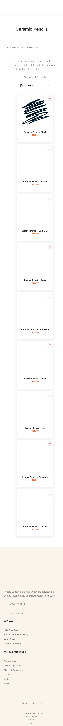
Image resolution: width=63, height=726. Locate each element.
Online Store (9, 639)
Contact (31, 720)
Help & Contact (11, 630)
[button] (50, 98)
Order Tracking (31, 717)
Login (31, 723)
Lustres (7, 675)
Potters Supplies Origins (31, 713)
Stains (6, 684)
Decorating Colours (13, 666)
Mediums (8, 679)
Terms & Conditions (13, 643)
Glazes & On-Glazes (13, 670)
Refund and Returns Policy (16, 634)
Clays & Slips (10, 661)
